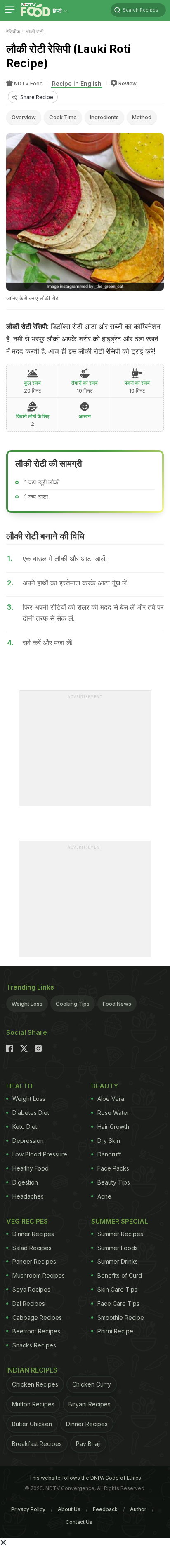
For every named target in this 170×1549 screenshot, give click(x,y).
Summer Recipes (120, 1233)
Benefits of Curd (119, 1275)
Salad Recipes (32, 1247)
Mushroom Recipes (38, 1275)
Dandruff (109, 1154)
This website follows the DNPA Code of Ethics (85, 1478)
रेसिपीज (13, 31)
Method (141, 117)
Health (19, 1086)
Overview (24, 117)
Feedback (105, 1509)
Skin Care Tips (117, 1289)
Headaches (28, 1196)
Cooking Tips (73, 1003)
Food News (117, 1003)
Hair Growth (113, 1126)
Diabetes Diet (30, 1112)
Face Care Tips (118, 1303)
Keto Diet (24, 1126)
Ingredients (104, 117)
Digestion (25, 1182)
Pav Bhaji (88, 1443)
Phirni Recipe (115, 1331)
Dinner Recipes (33, 1233)
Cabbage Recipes (37, 1317)
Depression (28, 1140)
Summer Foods (117, 1247)
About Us (69, 1509)
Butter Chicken (32, 1423)
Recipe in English (77, 83)
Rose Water (113, 1112)
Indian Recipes (31, 1370)
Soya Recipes (31, 1289)
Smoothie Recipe (120, 1317)
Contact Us (79, 1522)
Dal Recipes (28, 1303)
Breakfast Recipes (37, 1443)
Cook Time (63, 117)
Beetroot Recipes (36, 1331)
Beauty (104, 1086)
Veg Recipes (27, 1221)
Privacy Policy (28, 1509)
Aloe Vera (110, 1098)
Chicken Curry (91, 1384)
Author (138, 1509)
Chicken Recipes (35, 1384)
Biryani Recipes (89, 1404)
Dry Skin (108, 1140)
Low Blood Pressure (39, 1154)
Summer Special (119, 1221)
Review (127, 83)
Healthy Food (30, 1168)
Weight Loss (27, 1003)
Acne (104, 1196)
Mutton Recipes (33, 1404)
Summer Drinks (117, 1261)
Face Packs (113, 1168)
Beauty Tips (113, 1182)
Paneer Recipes (34, 1261)
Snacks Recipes (34, 1345)
